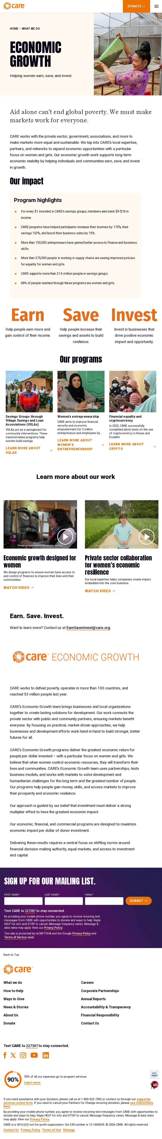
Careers (87, 982)
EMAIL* (89, 894)
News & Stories (16, 1007)
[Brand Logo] (15, 6)
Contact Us (90, 1023)
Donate (9, 1023)
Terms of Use (51, 1130)
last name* (52, 894)
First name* (12, 894)
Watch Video (17, 587)
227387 (30, 911)
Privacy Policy (53, 927)
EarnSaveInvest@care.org (88, 627)
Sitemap (69, 1130)
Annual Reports (93, 999)
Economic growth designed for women (40, 562)
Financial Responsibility (100, 1015)
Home (14, 28)
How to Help (13, 991)
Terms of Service (15, 937)
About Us (11, 1015)
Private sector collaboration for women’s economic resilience (118, 565)
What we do (31, 28)
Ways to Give (14, 999)
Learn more (32, 1082)
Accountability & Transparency (106, 1007)
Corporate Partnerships (100, 991)
